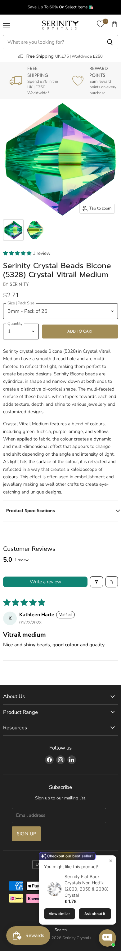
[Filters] (96, 581)
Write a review (45, 581)
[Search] (110, 42)
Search (61, 930)
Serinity (19, 284)
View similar (59, 913)
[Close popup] (110, 861)
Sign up (26, 833)
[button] (18, 253)
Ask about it (94, 913)
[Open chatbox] (107, 938)
